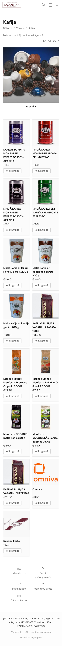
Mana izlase (19, 588)
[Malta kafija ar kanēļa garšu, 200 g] (16, 306)
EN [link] (26, 632)
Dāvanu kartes (19, 600)
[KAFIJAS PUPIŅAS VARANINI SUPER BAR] (16, 472)
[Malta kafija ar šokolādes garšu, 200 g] (45, 251)
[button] (12, 4)
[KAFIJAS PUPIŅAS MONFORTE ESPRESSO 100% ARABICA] (16, 133)
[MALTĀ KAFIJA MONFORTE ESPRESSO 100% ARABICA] (16, 192)
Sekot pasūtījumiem (43, 575)
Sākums (7, 28)
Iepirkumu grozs (43, 588)
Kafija (31, 28)
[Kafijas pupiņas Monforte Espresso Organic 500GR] (16, 362)
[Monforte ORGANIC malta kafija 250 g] (16, 417)
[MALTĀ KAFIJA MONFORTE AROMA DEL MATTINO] (45, 133)
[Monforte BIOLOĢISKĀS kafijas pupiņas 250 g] (45, 417)
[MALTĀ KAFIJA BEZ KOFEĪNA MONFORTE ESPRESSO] (45, 192)
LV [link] (21, 632)
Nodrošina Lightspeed (31, 637)
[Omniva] (45, 472)
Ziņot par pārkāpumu (41, 632)
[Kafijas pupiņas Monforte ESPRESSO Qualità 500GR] (45, 362)
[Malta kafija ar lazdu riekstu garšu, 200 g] (16, 251)
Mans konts (19, 573)
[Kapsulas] (31, 75)
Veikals (20, 28)
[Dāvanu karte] (16, 524)
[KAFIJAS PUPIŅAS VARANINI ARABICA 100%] (45, 306)
